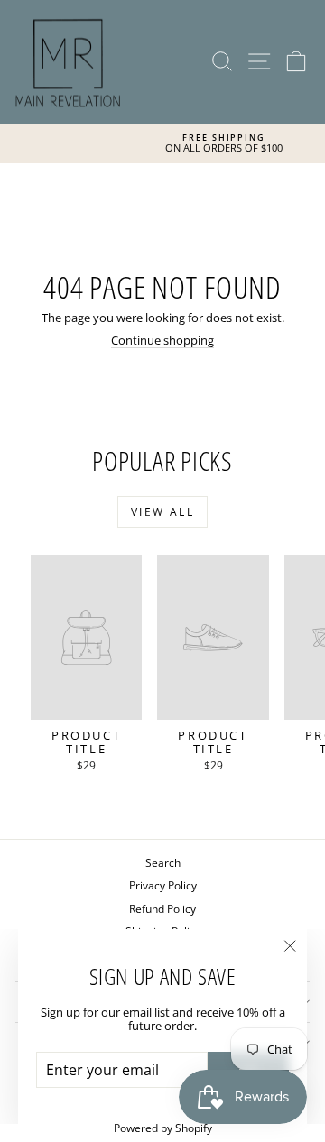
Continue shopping (162, 340)
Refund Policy (162, 908)
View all (162, 512)
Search (163, 862)
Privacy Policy (163, 885)
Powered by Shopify (163, 1128)
